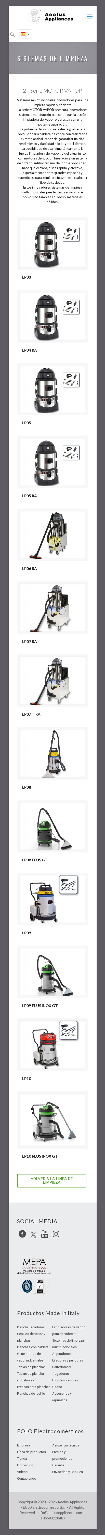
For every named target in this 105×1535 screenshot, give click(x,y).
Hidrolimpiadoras (65, 1380)
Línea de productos (31, 1452)
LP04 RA (29, 350)
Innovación (25, 1465)
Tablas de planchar (31, 1367)
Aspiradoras (61, 1354)
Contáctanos (26, 1478)
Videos (22, 1472)
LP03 (26, 277)
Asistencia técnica (65, 1445)
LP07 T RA (31, 714)
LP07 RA (29, 641)
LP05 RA (29, 495)
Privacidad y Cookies (67, 1472)
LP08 (26, 787)
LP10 (26, 1078)
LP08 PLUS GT (35, 860)
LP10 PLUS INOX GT (40, 1156)
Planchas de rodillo (31, 1393)
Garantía (58, 1465)
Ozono (57, 1387)
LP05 (26, 422)
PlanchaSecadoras (31, 1327)
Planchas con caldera (32, 1347)
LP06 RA (29, 568)
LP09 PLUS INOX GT (40, 1005)
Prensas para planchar (33, 1387)
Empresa (23, 1445)
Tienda (22, 1458)
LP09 (26, 933)
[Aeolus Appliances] (52, 16)
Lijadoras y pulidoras (67, 1360)
